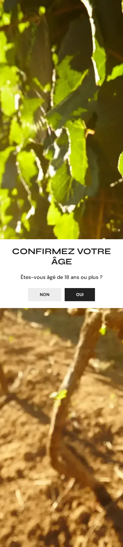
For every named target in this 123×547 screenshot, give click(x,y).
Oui (80, 294)
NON (44, 294)
